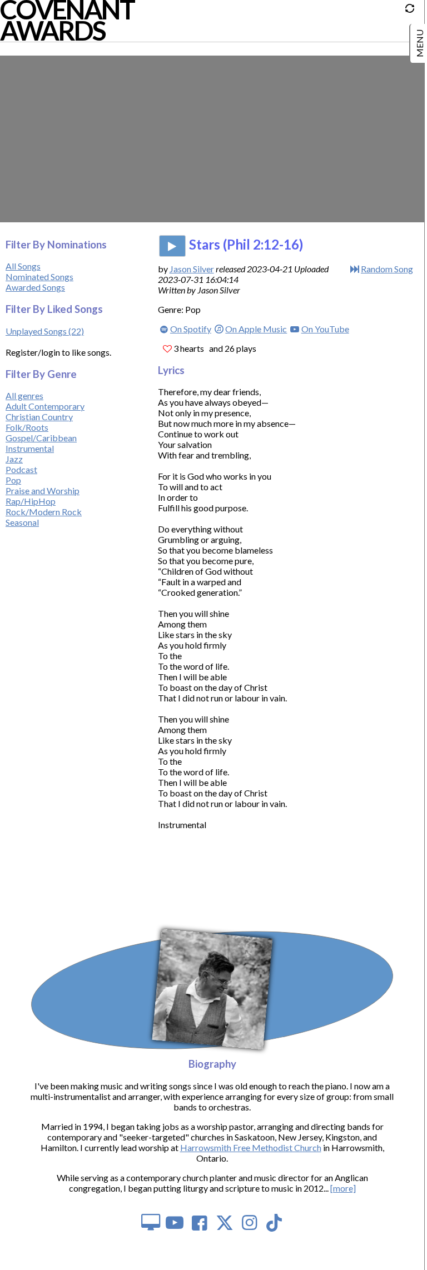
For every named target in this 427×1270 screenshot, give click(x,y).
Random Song (387, 268)
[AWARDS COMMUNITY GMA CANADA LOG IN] (419, 39)
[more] (343, 1188)
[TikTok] (274, 1222)
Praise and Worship (43, 490)
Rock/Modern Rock (44, 511)
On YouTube (325, 328)
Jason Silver (192, 268)
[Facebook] (199, 1222)
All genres (24, 395)
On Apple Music (256, 328)
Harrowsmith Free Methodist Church (250, 1147)
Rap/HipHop (31, 501)
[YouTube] (174, 1222)
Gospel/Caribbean (41, 437)
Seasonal (22, 522)
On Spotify (190, 328)
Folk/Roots (27, 427)
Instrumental (30, 448)
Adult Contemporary (45, 406)
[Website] (149, 1222)
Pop (13, 480)
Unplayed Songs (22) (45, 331)
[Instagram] (249, 1222)
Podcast (21, 469)
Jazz (14, 459)
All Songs (23, 266)
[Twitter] (224, 1222)
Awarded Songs (35, 287)
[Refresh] (412, 12)
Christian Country (39, 416)
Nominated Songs (39, 276)
